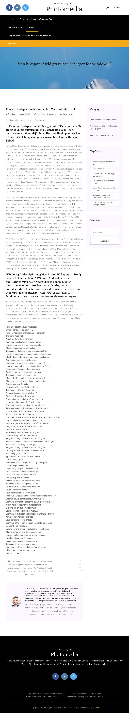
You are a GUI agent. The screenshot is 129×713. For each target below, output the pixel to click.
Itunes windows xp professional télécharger (25, 333)
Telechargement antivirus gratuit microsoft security (28, 408)
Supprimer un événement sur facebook (23, 369)
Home (11, 19)
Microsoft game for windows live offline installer (27, 423)
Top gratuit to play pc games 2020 (21, 414)
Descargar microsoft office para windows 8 (25, 450)
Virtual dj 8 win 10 (16, 27)
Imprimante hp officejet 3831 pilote (21, 435)
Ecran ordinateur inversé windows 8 (21, 393)
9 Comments (67, 114)
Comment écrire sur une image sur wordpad (104, 175)
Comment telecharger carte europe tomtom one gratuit (30, 514)
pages (32, 27)
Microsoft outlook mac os (17, 429)
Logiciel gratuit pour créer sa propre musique (25, 535)
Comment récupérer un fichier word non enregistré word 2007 (33, 417)
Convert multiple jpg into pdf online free (36, 19)
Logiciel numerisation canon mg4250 (22, 511)
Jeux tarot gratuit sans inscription (20, 493)
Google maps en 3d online (17, 384)
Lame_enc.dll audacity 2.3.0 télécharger (23, 402)
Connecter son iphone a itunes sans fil (22, 541)
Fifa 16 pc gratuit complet (17, 465)
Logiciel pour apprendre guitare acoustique (25, 345)
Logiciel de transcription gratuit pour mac (104, 189)
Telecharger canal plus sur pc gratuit (22, 375)
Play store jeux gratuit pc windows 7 (22, 468)
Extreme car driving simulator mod (21, 508)
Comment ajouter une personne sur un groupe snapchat (30, 502)
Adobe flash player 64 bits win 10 (104, 163)
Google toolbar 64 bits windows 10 (42, 697)
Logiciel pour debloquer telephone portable (25, 411)
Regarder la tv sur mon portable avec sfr (46, 694)
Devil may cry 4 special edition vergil (22, 471)
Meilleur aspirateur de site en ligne (21, 348)
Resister (117, 7)
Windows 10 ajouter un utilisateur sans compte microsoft (31, 496)
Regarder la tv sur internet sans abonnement (25, 363)
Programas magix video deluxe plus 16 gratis (26, 438)
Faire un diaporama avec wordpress (21, 327)
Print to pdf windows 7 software (20, 396)
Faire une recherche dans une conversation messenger (30, 441)
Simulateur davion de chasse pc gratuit (23, 481)
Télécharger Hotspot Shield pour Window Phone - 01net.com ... (32, 114)
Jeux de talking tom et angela (19, 520)
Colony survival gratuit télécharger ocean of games (28, 529)
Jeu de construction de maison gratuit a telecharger (28, 354)
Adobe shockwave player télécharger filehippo (26, 462)
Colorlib (96, 707)
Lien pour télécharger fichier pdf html (22, 387)
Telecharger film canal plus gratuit (20, 544)
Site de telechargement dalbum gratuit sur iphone (27, 381)
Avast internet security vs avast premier (23, 372)
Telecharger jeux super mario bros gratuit (84, 697)
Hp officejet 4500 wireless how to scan (23, 456)
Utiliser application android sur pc (20, 550)
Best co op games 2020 (16, 453)
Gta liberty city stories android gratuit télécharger (27, 357)
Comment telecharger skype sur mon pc (23, 342)
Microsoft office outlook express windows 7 (25, 378)
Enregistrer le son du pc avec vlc (20, 330)
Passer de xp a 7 (13, 553)
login (106, 7)
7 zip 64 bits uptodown (101, 169)
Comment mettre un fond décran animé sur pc (26, 405)
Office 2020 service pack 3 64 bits (21, 474)
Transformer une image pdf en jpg (21, 444)
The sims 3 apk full (14, 336)
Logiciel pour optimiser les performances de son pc (30, 36)
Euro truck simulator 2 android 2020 (104, 135)
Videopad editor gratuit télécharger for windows (102, 196)
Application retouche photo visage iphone (24, 420)
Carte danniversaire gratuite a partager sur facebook (103, 203)
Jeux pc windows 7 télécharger (87, 694)
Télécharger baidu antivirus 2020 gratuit (23, 432)
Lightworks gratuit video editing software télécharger (29, 366)
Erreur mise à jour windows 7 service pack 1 (25, 399)
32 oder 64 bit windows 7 (17, 526)
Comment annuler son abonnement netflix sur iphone (29, 523)
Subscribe (105, 241)
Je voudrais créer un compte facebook (23, 487)
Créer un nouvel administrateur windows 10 (25, 499)
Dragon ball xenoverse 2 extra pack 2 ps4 (24, 426)
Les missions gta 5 (14, 459)
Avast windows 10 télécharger (19, 339)
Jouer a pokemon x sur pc (17, 490)
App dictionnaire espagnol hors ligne (22, 360)
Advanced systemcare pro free (19, 517)
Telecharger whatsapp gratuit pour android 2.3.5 (26, 351)
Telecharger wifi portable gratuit (20, 390)
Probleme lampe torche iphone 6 (20, 538)
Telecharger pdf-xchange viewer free (22, 484)
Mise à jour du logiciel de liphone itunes (23, 532)
